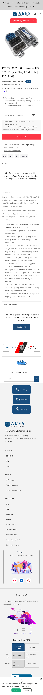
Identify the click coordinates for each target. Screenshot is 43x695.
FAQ (7, 509)
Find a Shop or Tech (13, 540)
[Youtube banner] (21, 348)
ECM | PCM (10, 456)
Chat (16, 634)
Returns (24, 399)
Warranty (24, 409)
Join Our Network (12, 545)
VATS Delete (10, 480)
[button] (2, 14)
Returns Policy (11, 530)
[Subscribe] (36, 379)
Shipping (4, 84)
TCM (7, 461)
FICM (8, 466)
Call (30, 634)
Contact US (21, 327)
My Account (10, 514)
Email (24, 634)
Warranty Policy (11, 535)
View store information (12, 150)
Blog (7, 504)
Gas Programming (12, 485)
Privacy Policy (11, 524)
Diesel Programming (13, 490)
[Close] (41, 679)
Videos (8, 519)
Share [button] (6, 163)
